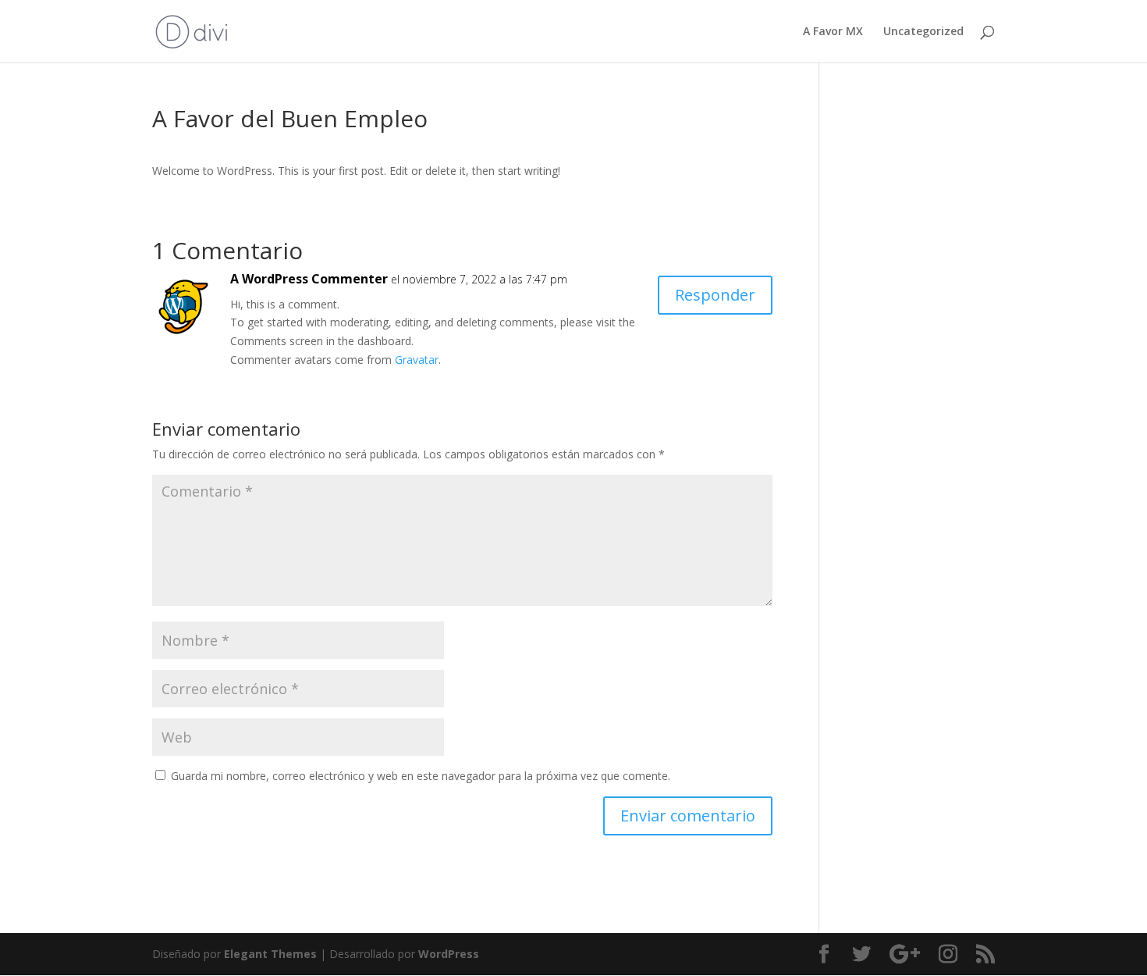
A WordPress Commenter (309, 278)
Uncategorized (923, 32)
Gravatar (417, 359)
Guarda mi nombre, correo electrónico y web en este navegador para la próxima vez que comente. (420, 775)
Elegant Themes (270, 953)
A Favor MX (833, 32)
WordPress (448, 953)
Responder (715, 294)
